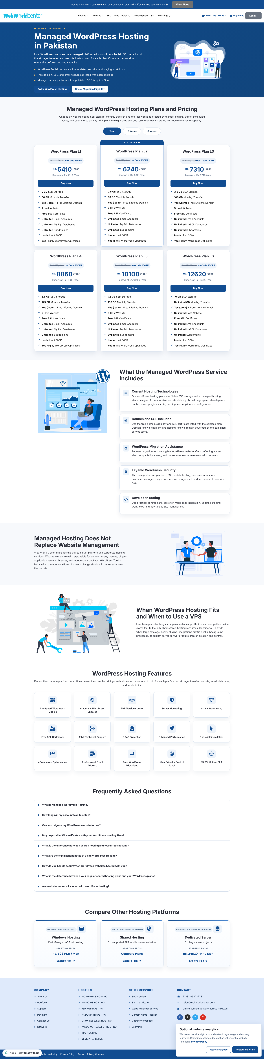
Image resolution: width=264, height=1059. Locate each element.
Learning (163, 15)
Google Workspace (142, 1020)
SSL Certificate (140, 1002)
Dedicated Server (198, 937)
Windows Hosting (66, 937)
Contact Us (43, 1020)
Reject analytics (218, 1049)
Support (41, 1008)
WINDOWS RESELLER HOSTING (99, 1026)
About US (42, 996)
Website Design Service (145, 1008)
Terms (81, 1054)
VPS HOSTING (89, 1032)
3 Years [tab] (151, 131)
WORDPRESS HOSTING (94, 996)
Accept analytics (245, 1049)
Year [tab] (112, 131)
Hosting (82, 15)
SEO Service (139, 996)
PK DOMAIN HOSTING (93, 1014)
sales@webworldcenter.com (199, 1002)
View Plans (182, 4)
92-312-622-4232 (193, 996)
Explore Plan (64, 960)
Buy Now (66, 183)
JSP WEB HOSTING (92, 1008)
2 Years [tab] (132, 131)
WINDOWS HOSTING (93, 1002)
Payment (42, 1014)
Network (42, 1026)
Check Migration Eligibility (90, 89)
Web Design (120, 15)
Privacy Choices (95, 1054)
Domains (96, 15)
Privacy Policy (67, 1054)
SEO (109, 15)
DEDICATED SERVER (92, 1038)
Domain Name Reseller (144, 1014)
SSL (153, 15)
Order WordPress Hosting (52, 89)
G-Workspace (140, 15)
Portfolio (42, 1002)
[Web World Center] (24, 16)
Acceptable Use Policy (45, 1054)
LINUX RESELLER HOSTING (96, 1020)
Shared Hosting (132, 937)
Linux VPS (218, 627)
